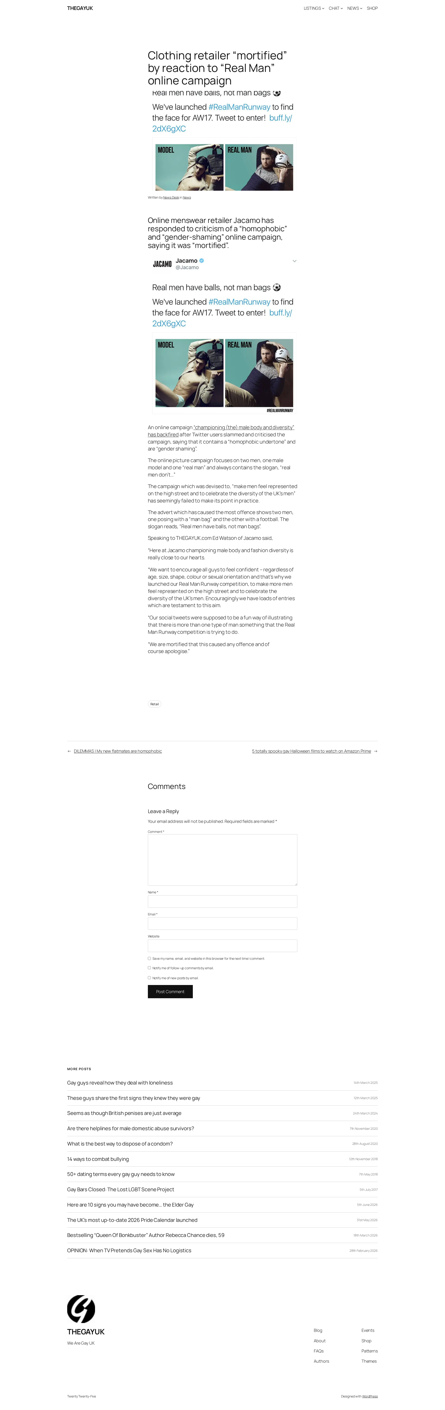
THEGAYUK (80, 8)
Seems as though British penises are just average (124, 1113)
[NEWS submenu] (361, 8)
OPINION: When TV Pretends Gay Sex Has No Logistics (129, 1250)
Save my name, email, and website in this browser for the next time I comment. (209, 958)
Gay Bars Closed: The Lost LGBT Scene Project (120, 1189)
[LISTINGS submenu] (323, 8)
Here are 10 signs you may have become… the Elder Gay (130, 1205)
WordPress (370, 1396)
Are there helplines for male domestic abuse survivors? (130, 1128)
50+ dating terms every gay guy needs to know (121, 1174)
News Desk (171, 197)
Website (153, 936)
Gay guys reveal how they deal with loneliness (120, 1083)
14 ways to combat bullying (98, 1159)
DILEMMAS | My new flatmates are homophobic (118, 751)
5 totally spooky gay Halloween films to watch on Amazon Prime (311, 751)
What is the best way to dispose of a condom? (120, 1144)
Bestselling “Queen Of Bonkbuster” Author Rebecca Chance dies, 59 (146, 1235)
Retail (154, 704)
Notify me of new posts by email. (176, 978)
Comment (156, 831)
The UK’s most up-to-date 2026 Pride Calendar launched (132, 1220)
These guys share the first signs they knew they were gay (133, 1098)
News (187, 197)
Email (153, 914)
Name (153, 892)
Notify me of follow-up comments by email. (183, 968)
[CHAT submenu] (341, 8)
